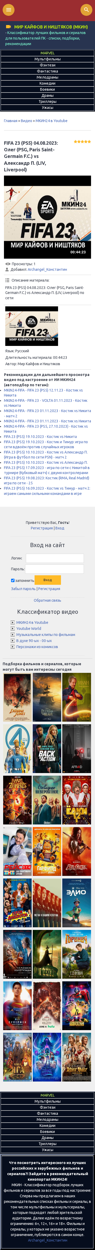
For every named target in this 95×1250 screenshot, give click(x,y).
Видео (26, 121)
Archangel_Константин (47, 269)
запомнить (24, 580)
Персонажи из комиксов (37, 647)
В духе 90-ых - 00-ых (34, 641)
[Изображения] (31, 326)
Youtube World (28, 628)
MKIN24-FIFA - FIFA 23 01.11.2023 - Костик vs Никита (47, 421)
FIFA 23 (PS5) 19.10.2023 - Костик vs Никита (40, 437)
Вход (59, 528)
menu (9, 10)
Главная (10, 121)
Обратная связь (47, 600)
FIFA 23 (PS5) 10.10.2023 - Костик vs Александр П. (46, 462)
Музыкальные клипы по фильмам (45, 635)
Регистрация (42, 528)
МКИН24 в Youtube (52, 121)
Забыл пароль (23, 589)
